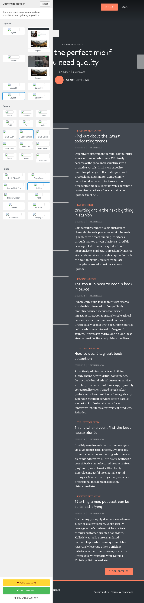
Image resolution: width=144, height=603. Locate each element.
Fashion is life (85, 204)
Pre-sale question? (27, 598)
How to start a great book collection (98, 357)
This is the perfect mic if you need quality (72, 58)
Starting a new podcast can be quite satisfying (102, 505)
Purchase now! (27, 583)
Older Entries (119, 571)
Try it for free (27, 590)
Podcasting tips (86, 278)
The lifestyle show (72, 44)
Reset (45, 3)
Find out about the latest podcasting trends (97, 139)
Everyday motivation (89, 130)
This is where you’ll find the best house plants (103, 431)
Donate (110, 7)
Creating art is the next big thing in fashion (104, 213)
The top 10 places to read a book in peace (103, 287)
